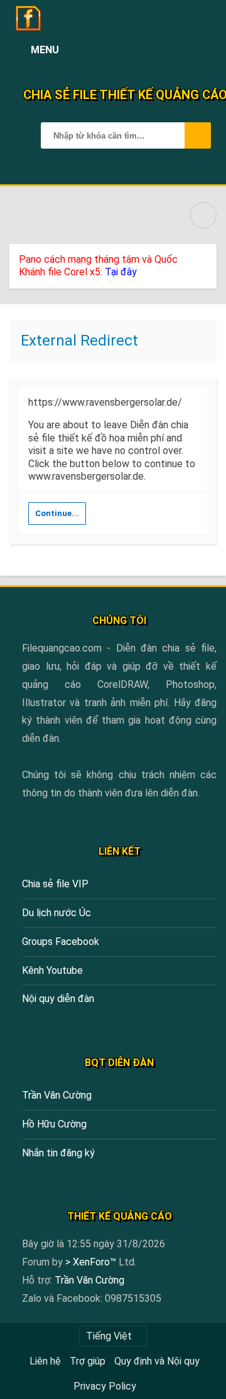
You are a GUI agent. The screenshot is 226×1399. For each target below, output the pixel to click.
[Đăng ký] (176, 50)
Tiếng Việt (109, 1336)
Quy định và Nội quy (157, 1361)
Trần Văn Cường (57, 1095)
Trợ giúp (87, 1361)
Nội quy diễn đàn (58, 999)
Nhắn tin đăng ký (58, 1153)
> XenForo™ (92, 1262)
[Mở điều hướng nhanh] (203, 215)
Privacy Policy (104, 1386)
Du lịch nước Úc (56, 913)
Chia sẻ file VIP (55, 884)
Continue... (57, 513)
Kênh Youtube (52, 970)
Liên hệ (45, 1361)
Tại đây (121, 272)
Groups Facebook (60, 942)
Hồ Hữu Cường (54, 1124)
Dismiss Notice (208, 256)
